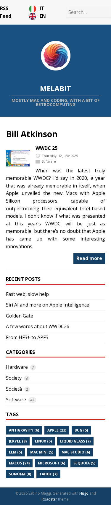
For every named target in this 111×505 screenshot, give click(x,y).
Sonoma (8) (20, 474)
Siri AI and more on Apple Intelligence (47, 305)
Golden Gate (19, 315)
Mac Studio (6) (76, 452)
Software (49, 161)
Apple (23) (56, 430)
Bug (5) (81, 430)
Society (14, 378)
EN (43, 16)
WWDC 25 (46, 148)
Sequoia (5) (84, 463)
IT (42, 8)
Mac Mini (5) (41, 452)
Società (14, 389)
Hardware (17, 367)
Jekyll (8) (18, 441)
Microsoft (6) (51, 463)
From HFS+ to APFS (27, 337)
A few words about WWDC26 (37, 326)
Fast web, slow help (27, 294)
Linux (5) (43, 441)
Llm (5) (15, 452)
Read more (89, 258)
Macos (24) (19, 463)
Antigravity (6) (24, 430)
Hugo (84, 493)
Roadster (49, 499)
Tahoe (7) (48, 474)
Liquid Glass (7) (75, 441)
